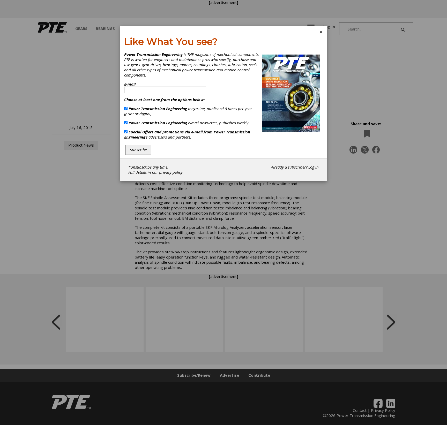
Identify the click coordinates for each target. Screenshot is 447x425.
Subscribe (138, 149)
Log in (313, 167)
